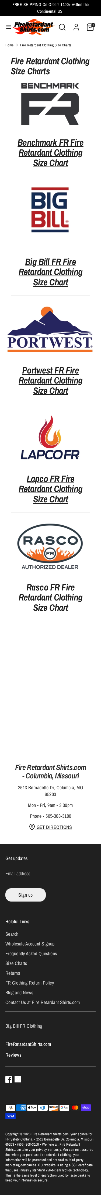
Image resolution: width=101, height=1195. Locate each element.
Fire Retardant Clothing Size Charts (46, 45)
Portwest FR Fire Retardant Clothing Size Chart (50, 380)
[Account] (76, 25)
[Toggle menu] (6, 27)
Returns (12, 973)
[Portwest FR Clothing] (50, 353)
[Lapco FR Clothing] (50, 462)
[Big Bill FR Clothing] (50, 211)
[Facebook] (8, 1079)
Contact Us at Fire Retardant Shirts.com (42, 1002)
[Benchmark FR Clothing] (50, 104)
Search (12, 934)
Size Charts (16, 963)
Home (9, 45)
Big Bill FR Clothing (23, 1026)
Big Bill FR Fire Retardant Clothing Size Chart (50, 271)
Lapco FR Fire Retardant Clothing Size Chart (50, 488)
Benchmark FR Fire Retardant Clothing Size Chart (50, 152)
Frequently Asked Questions (31, 953)
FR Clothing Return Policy (29, 982)
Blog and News (19, 992)
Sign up (25, 895)
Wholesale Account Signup (30, 943)
